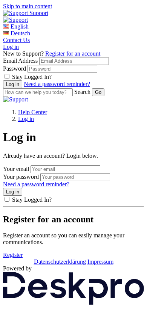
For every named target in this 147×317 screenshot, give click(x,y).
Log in (11, 47)
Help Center (32, 112)
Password (14, 68)
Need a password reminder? (57, 84)
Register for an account (72, 53)
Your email (16, 169)
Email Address (20, 60)
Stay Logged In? (32, 77)
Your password (21, 177)
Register (13, 255)
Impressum (100, 261)
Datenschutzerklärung (60, 261)
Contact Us (16, 40)
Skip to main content (27, 6)
